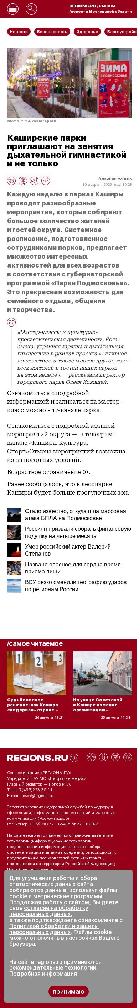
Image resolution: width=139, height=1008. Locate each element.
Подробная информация (31, 869)
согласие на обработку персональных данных (48, 911)
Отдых (125, 178)
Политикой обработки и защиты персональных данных (54, 929)
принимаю (68, 991)
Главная (108, 178)
